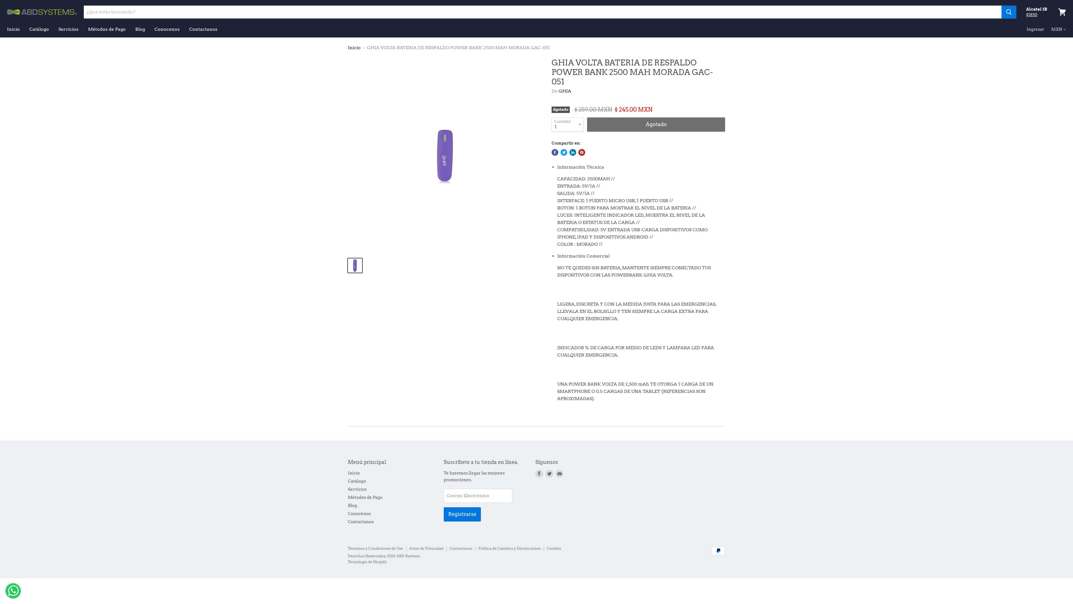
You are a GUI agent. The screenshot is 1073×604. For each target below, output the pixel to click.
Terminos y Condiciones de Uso (375, 548)
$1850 (1031, 15)
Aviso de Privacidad (426, 548)
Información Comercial (583, 256)
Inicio (13, 29)
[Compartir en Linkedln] (572, 152)
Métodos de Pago (107, 29)
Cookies (554, 548)
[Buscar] (1008, 12)
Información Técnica (580, 167)
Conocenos (167, 29)
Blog (140, 29)
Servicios (68, 29)
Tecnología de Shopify (367, 562)
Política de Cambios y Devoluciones (509, 548)
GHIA (565, 91)
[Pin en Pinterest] (581, 152)
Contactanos (203, 29)
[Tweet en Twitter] (564, 152)
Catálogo (39, 29)
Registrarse (462, 514)
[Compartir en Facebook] (555, 152)
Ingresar (1035, 29)
